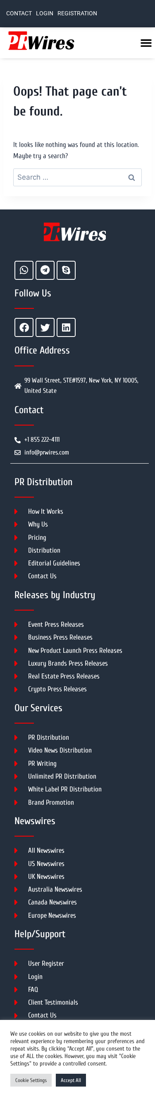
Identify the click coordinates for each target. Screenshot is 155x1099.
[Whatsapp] (23, 270)
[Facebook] (23, 327)
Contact (19, 13)
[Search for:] (77, 177)
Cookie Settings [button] (31, 1080)
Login (44, 13)
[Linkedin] (66, 327)
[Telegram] (45, 270)
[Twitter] (45, 327)
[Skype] (66, 270)
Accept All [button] (71, 1080)
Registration (77, 13)
